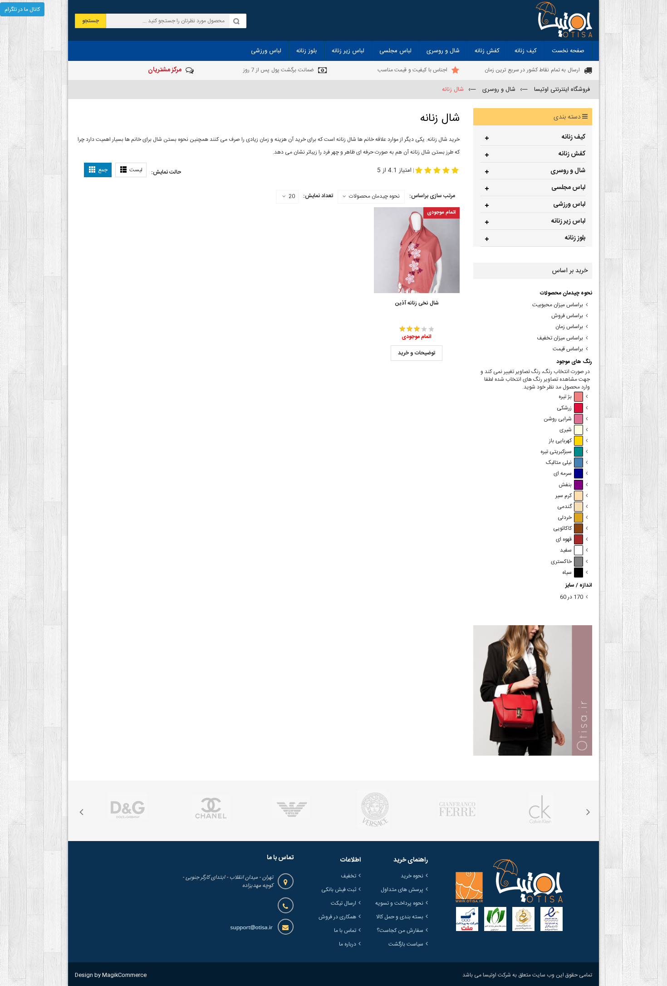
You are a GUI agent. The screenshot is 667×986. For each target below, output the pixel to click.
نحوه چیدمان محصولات (374, 196)
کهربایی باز (560, 441)
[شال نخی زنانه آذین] (417, 250)
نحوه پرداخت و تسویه (399, 903)
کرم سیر (563, 496)
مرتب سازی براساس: (432, 195)
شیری (565, 430)
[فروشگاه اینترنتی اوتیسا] (564, 20)
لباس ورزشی (569, 204)
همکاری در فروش (337, 916)
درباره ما (347, 944)
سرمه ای (563, 474)
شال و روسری (567, 170)
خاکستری (561, 562)
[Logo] (509, 881)
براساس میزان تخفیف (560, 338)
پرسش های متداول (402, 889)
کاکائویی (562, 529)
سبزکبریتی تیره (556, 452)
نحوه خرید (412, 876)
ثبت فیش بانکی (338, 889)
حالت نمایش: (166, 172)
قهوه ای (564, 539)
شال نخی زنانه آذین (417, 303)
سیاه (567, 573)
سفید (566, 550)
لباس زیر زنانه (568, 221)
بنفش (565, 485)
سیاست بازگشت (405, 944)
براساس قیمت (568, 349)
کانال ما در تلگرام (22, 9)
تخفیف (348, 876)
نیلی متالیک (559, 463)
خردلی (565, 518)
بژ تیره (565, 397)
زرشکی (564, 408)
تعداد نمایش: (318, 195)
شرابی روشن (558, 419)
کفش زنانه (572, 154)
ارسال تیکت (343, 903)
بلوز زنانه (575, 238)
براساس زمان (569, 327)
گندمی (564, 507)
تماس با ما (345, 930)
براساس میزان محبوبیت (557, 305)
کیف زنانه (573, 137)
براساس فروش (567, 316)
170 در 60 (571, 597)
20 (292, 197)
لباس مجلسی (568, 187)
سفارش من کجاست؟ (400, 930)
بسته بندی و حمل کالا (399, 916)
